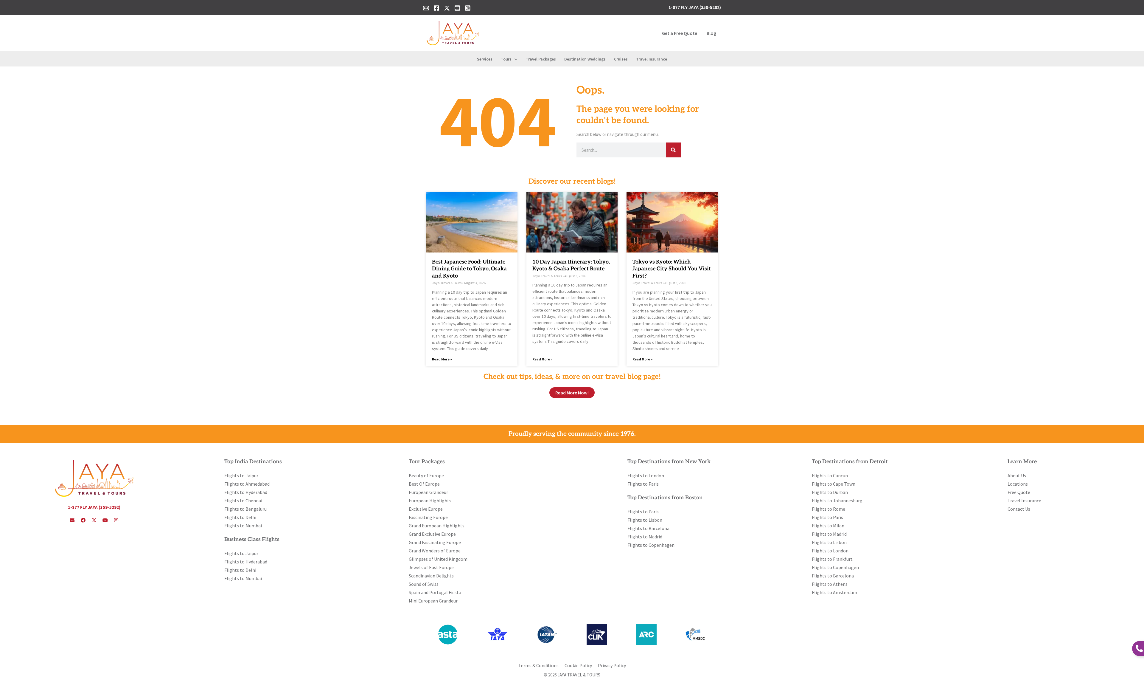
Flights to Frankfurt (832, 559)
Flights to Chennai (243, 501)
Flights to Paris (643, 484)
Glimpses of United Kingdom (438, 559)
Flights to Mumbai (243, 526)
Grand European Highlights (436, 526)
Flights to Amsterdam (834, 592)
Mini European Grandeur (433, 601)
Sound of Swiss (424, 584)
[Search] (673, 149)
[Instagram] (468, 8)
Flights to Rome (828, 509)
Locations (1018, 484)
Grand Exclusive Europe (432, 534)
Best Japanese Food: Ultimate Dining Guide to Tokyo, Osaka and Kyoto (469, 269)
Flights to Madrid (644, 537)
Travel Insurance (1024, 501)
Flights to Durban (830, 492)
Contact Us (1019, 509)
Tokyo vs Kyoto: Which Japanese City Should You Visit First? (671, 269)
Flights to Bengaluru (245, 509)
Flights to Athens (830, 584)
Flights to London (645, 475)
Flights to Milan (828, 526)
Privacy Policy (612, 665)
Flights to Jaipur (241, 475)
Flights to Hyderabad (245, 492)
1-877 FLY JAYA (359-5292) (94, 507)
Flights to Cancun (830, 475)
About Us (1017, 475)
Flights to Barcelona (648, 528)
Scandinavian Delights (431, 576)
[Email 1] (426, 8)
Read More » (442, 359)
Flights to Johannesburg (837, 501)
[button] (514, 59)
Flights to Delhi (240, 517)
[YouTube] (457, 8)
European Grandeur (428, 492)
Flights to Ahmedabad (247, 484)
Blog (711, 33)
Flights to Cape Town (833, 484)
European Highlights (430, 501)
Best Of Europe (424, 484)
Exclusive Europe (426, 509)
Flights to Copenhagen (650, 545)
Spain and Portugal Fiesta (435, 592)
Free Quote (1019, 492)
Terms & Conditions (538, 665)
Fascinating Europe (428, 517)
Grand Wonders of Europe (435, 551)
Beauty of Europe (426, 475)
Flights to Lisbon (644, 520)
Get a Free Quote (679, 33)
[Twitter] (447, 8)
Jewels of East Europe (431, 567)
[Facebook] (436, 8)
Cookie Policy (578, 665)
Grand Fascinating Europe (435, 542)
